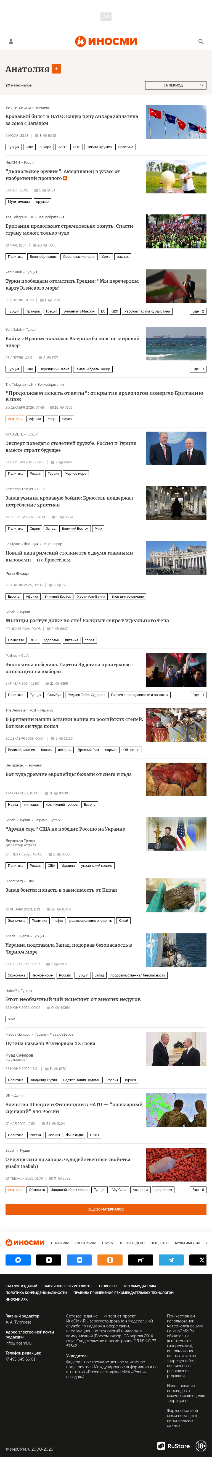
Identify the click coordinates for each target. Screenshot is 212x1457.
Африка (35, 419)
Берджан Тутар (47, 820)
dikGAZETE (14, 434)
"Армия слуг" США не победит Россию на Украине (65, 829)
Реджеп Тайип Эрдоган (86, 695)
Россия (30, 162)
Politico (11, 656)
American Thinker (19, 489)
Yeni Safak (14, 272)
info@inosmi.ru (18, 1343)
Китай (123, 921)
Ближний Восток (75, 529)
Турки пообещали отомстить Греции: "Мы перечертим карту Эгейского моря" (72, 284)
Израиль (47, 710)
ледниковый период (62, 805)
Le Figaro (13, 544)
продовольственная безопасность (137, 975)
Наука (67, 419)
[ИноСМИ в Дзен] (48, 1260)
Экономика (16, 921)
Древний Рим (88, 750)
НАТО (62, 147)
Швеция (54, 1135)
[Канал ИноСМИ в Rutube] (140, 1260)
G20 (115, 311)
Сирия (35, 529)
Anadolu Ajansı (17, 936)
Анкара (45, 147)
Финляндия (75, 1135)
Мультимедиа (19, 202)
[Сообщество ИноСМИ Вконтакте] (79, 1260)
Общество (16, 640)
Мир (98, 529)
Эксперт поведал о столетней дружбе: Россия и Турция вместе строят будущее (71, 446)
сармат (111, 750)
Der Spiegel (14, 765)
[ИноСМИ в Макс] (18, 1260)
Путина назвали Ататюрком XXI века (50, 1043)
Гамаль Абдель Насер (93, 369)
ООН (76, 147)
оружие (42, 202)
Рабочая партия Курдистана (147, 311)
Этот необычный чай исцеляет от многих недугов (73, 999)
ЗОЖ (34, 640)
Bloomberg (14, 881)
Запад (50, 529)
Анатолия (28, 69)
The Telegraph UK (19, 217)
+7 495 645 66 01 (20, 1359)
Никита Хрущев (99, 147)
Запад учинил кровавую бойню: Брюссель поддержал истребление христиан (69, 501)
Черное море (75, 474)
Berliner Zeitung (18, 107)
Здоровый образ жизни (69, 1190)
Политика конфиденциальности (36, 1293)
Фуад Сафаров (61, 1034)
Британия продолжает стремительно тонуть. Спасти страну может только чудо (69, 229)
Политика (125, 147)
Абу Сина (119, 1190)
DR (8, 1096)
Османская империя (79, 257)
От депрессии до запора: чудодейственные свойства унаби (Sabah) (68, 1163)
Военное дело (132, 1243)
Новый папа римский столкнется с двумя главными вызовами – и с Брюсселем (69, 556)
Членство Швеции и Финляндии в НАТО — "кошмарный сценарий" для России (74, 1108)
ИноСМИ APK (17, 1299)
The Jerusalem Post (21, 710)
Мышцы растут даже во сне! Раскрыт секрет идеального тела (87, 621)
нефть (58, 921)
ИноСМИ (13, 162)
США (29, 147)
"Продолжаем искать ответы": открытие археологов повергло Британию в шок (104, 396)
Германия (42, 107)
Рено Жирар (52, 544)
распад (123, 257)
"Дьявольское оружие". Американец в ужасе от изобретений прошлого (63, 175)
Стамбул (54, 695)
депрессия (163, 1190)
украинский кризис (96, 866)
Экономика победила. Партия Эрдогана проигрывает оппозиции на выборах (69, 668)
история (64, 750)
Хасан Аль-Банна (91, 596)
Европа (14, 596)
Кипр (51, 419)
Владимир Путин (43, 1080)
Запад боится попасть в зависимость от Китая (61, 890)
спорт (89, 640)
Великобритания (51, 217)
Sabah (10, 612)
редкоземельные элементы (90, 921)
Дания (19, 1096)
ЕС (103, 311)
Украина (68, 866)
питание (71, 640)
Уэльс (106, 257)
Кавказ (46, 750)
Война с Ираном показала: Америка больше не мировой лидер (73, 342)
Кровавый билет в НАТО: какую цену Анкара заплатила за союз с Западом (72, 120)
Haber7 (11, 991)
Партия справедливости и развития (139, 695)
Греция (51, 311)
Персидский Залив (54, 369)
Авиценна (140, 1190)
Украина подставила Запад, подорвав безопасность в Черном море (69, 948)
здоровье (51, 640)
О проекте (108, 1286)
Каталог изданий (21, 1286)
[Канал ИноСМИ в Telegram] (171, 1260)
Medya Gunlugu (18, 1034)
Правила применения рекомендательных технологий (123, 1293)
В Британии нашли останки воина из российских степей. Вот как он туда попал (74, 722)
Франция (33, 311)
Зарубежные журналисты (68, 1286)
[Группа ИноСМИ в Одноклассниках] (110, 1260)
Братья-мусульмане (128, 596)
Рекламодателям (140, 1286)
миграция (31, 805)
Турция (13, 147)
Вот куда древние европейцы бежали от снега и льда (69, 774)
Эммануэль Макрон (79, 311)
